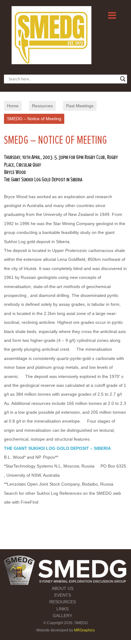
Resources (42, 105)
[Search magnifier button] (123, 79)
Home (13, 105)
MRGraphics (84, 630)
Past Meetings (80, 105)
